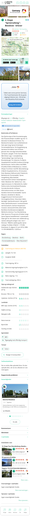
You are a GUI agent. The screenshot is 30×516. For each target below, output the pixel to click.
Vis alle (15, 422)
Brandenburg (6, 238)
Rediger (25, 512)
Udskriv (9, 512)
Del (20, 512)
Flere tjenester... (24, 500)
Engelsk (21, 118)
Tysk (23, 120)
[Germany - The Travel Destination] (18, 14)
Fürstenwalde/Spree (8, 241)
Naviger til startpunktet (13, 355)
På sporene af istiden (9, 457)
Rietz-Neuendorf (22, 241)
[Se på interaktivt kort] (15, 54)
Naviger (4, 512)
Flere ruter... (25, 480)
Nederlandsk (17, 120)
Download (15, 512)
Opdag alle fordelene (15, 105)
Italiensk (9, 120)
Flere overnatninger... (22, 490)
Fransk (3, 120)
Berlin (22, 238)
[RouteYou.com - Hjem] (8, 2)
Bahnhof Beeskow (9, 400)
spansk (3, 122)
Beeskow (15, 238)
